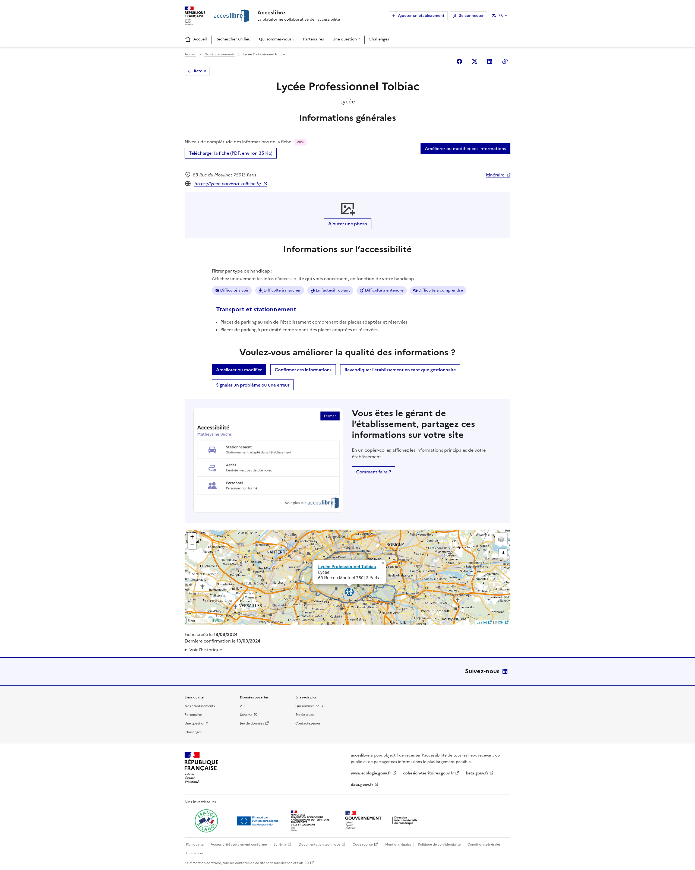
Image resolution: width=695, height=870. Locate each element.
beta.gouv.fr (477, 773)
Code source (363, 844)
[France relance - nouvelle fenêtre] (206, 821)
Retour (200, 71)
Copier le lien (505, 61)
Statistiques (304, 714)
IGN (501, 622)
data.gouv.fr (362, 784)
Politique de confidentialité (439, 844)
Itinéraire (495, 175)
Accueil (200, 39)
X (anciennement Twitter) (474, 61)
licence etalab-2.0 (295, 862)
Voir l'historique (205, 649)
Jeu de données (252, 723)
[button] (383, 563)
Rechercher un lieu (233, 39)
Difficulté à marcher (282, 290)
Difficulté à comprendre (440, 290)
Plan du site (195, 844)
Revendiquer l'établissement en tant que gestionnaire (400, 369)
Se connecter (471, 15)
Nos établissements (219, 54)
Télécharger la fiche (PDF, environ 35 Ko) (230, 153)
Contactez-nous (307, 723)
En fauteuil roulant (333, 290)
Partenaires (313, 39)
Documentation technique (319, 844)
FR (500, 15)
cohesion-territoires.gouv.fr (428, 773)
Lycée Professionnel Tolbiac (347, 566)
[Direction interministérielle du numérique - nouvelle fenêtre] (382, 820)
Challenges (379, 39)
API (242, 706)
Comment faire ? (373, 472)
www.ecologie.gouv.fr (371, 773)
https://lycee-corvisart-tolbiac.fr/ (227, 183)
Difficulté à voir (234, 290)
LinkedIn (505, 671)
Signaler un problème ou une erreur (252, 385)
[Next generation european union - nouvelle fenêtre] (258, 821)
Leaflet (482, 622)
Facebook (459, 61)
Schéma (246, 714)
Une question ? (346, 39)
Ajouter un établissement (421, 15)
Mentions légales (398, 844)
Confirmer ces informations (303, 369)
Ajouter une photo (347, 223)
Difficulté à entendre (384, 290)
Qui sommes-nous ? (276, 39)
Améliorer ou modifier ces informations (465, 148)
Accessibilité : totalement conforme (239, 844)
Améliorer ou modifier (239, 369)
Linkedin (489, 61)
